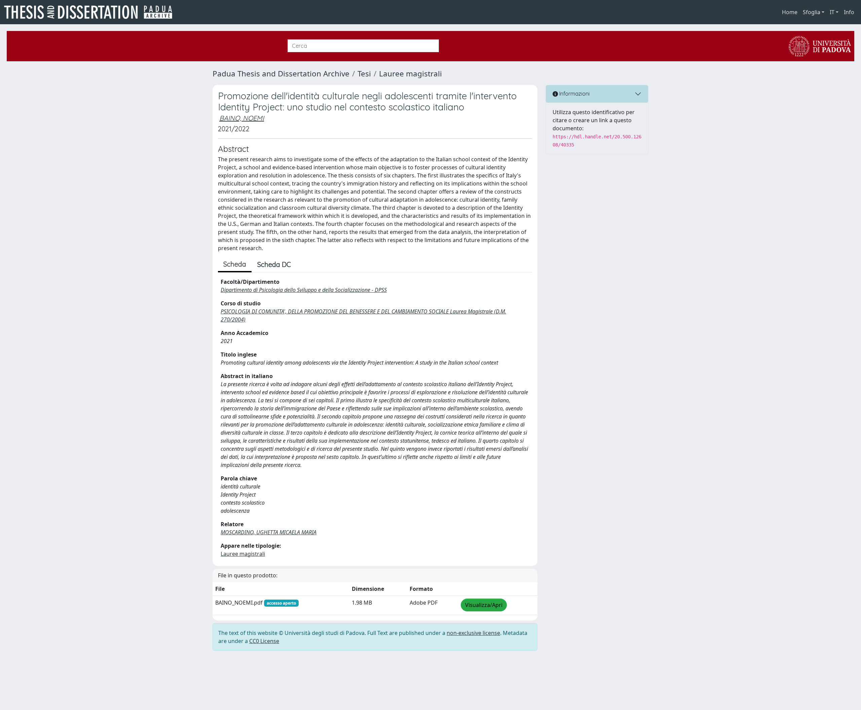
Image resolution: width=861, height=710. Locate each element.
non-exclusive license (473, 633)
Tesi (364, 73)
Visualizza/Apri (483, 605)
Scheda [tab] (234, 264)
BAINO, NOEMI (241, 118)
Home (789, 12)
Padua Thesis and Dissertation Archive (281, 73)
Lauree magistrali (410, 73)
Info (849, 12)
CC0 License (264, 641)
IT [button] (832, 12)
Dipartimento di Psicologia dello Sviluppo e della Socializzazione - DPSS (304, 290)
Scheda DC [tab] (274, 264)
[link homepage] (91, 12)
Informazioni (574, 93)
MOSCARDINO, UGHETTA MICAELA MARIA (268, 532)
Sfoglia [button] (811, 12)
